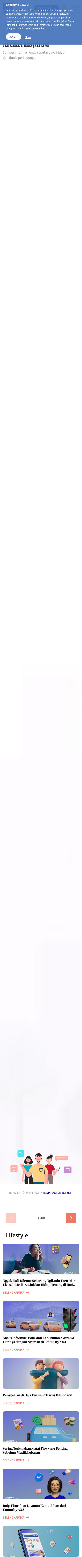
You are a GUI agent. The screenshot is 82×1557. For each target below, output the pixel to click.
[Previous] (11, 1218)
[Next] (71, 1218)
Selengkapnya (13, 1292)
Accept (14, 36)
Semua (41, 1218)
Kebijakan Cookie (35, 28)
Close (28, 37)
